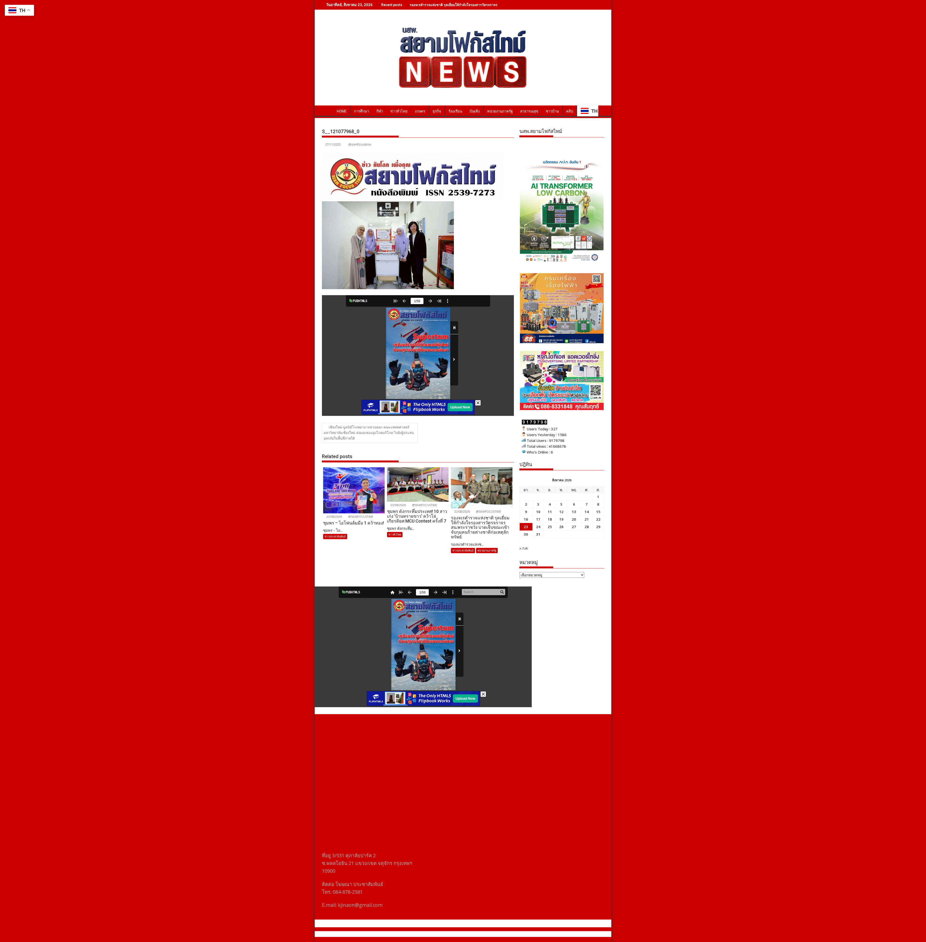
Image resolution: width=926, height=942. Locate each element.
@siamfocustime (359, 144)
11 (550, 511)
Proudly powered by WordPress (431, 934)
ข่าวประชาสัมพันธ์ (335, 536)
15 (598, 511)
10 (538, 511)
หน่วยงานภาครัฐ (500, 111)
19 (561, 519)
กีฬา (379, 111)
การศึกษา (361, 111)
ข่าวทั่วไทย (399, 111)
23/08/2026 (334, 517)
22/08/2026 (462, 511)
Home (342, 111)
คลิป (569, 111)
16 (526, 519)
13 (574, 511)
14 (587, 511)
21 (587, 519)
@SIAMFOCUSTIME (360, 517)
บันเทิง (475, 111)
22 (598, 519)
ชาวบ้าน (552, 111)
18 (550, 519)
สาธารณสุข (529, 111)
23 (526, 526)
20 (574, 519)
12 (561, 511)
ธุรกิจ (437, 111)
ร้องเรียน (455, 111)
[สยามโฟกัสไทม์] (326, 110)
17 (538, 519)
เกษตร (420, 111)
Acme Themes (510, 934)
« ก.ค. (523, 548)
